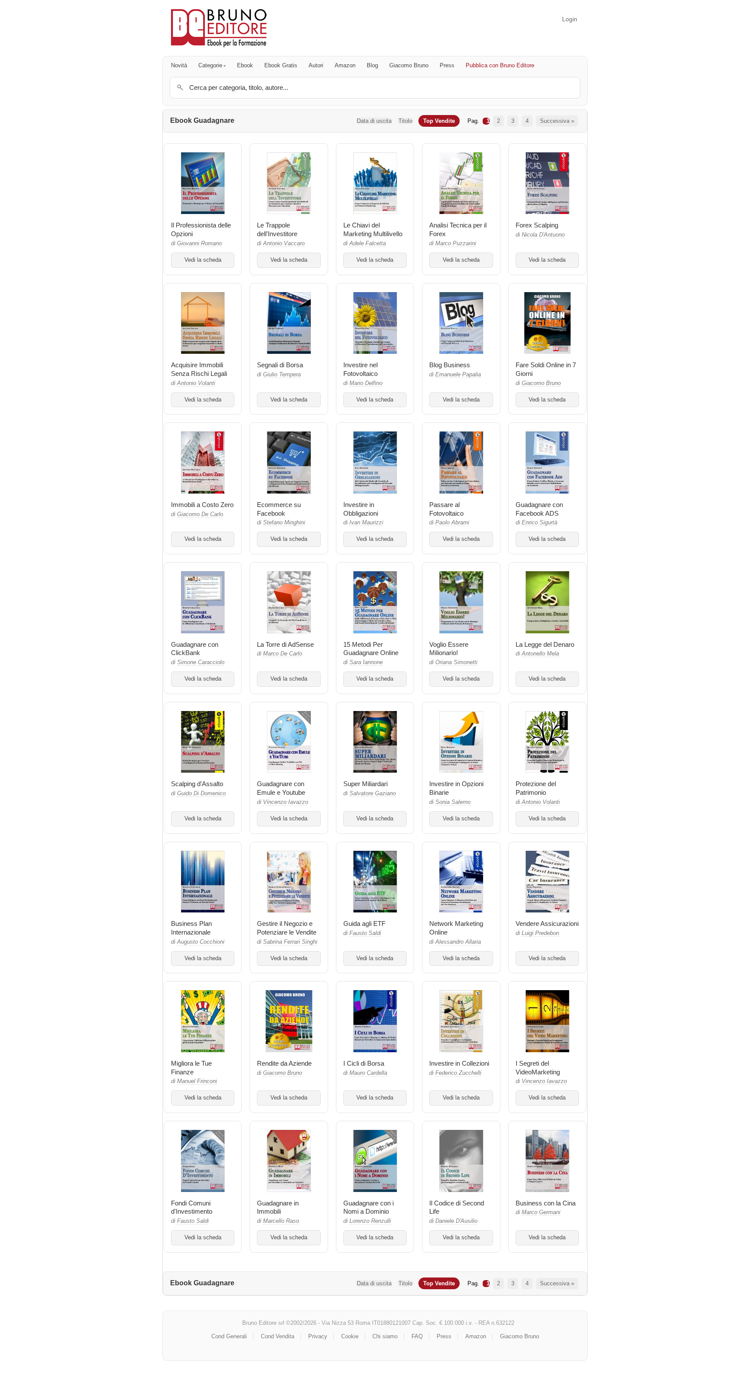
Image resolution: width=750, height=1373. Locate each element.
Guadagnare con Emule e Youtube (281, 788)
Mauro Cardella (368, 1073)
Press (447, 65)
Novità (179, 65)
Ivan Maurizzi (366, 523)
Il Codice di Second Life (456, 1207)
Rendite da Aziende (284, 1063)
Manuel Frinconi (197, 1081)
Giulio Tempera (282, 375)
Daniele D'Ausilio (456, 1221)
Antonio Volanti (196, 383)
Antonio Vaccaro (284, 243)
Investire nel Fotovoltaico (360, 369)
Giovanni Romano (199, 243)
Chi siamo (385, 1336)
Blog (372, 65)
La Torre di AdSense (285, 644)
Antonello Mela (540, 654)
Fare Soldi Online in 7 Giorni (546, 369)
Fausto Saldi (365, 933)
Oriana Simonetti (456, 662)
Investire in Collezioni (459, 1063)
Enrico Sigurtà (539, 523)
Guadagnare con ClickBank (194, 649)
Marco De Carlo (282, 654)
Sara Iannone (366, 662)
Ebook (245, 65)
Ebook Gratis (280, 65)
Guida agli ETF (364, 923)
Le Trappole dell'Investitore (277, 229)
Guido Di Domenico (201, 793)
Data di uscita (374, 121)
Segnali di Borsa (280, 365)
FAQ (417, 1336)
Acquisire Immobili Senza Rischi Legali (199, 369)
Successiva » (557, 121)
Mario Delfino (365, 383)
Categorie (210, 65)
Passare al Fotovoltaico (446, 509)
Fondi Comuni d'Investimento (191, 1207)
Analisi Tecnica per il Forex (458, 229)
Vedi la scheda (202, 260)
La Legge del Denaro (545, 644)
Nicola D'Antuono (543, 235)
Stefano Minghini (284, 523)
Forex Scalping (537, 225)
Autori (316, 65)
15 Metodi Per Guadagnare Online (370, 649)
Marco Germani (541, 1212)
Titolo (405, 121)
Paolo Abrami (452, 523)
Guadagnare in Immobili (278, 1207)
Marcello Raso (281, 1221)
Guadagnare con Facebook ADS (539, 509)
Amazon (345, 65)
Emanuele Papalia (458, 375)
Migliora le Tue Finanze (191, 1068)
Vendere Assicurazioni (547, 923)
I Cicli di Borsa (363, 1063)
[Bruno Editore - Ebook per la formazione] (218, 28)
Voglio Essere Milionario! (448, 649)
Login (569, 19)
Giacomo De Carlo (200, 514)
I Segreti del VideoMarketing (538, 1068)
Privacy (317, 1336)
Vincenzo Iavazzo (285, 802)
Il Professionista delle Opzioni (201, 229)
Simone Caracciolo (200, 662)
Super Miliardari (365, 783)
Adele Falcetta (367, 243)
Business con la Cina (546, 1203)
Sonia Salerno (452, 802)
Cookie (350, 1336)
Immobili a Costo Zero (202, 504)
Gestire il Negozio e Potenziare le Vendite (286, 928)
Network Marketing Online (456, 928)
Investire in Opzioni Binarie (456, 788)
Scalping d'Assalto (197, 783)
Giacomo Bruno (408, 65)
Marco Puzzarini (455, 243)
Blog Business (449, 365)
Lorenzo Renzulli (370, 1221)
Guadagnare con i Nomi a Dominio (368, 1207)
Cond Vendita (277, 1336)
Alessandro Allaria (458, 942)
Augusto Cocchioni (200, 942)
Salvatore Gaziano (372, 793)
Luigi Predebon (540, 933)
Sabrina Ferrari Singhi (290, 942)
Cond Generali (229, 1336)
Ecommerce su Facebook (279, 509)
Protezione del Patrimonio (536, 788)
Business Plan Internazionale (191, 928)
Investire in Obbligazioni (360, 509)
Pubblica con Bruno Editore (500, 65)
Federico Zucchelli (458, 1073)
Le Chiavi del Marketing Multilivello (372, 229)
